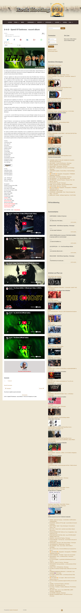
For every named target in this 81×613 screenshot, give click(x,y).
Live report (50, 120)
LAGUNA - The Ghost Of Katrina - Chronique (59, 583)
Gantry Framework (14, 610)
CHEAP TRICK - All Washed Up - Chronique (59, 567)
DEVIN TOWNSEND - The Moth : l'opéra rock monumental (62, 554)
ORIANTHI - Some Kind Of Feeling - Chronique (60, 538)
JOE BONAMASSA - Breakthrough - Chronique (60, 544)
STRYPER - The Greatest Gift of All (57, 585)
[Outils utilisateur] (43, 33)
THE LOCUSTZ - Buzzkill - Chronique (58, 183)
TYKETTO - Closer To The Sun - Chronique (59, 562)
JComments (24, 395)
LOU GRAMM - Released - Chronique (58, 592)
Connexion (51, 46)
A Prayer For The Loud (8, 205)
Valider (62, 28)
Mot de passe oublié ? (53, 51)
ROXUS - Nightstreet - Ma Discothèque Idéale (59, 164)
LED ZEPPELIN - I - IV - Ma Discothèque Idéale (60, 178)
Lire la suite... (74, 222)
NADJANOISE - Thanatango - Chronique (58, 166)
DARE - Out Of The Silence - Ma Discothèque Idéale (61, 184)
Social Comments (8, 385)
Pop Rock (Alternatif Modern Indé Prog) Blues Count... (60, 87)
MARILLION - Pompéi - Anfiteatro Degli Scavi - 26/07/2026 (63, 195)
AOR (49, 109)
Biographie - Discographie (54, 476)
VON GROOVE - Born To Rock (56, 190)
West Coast (50, 416)
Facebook (10, 380)
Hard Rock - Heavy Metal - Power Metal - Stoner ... (59, 74)
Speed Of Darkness (7, 206)
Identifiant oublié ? (52, 49)
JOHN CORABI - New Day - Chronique (58, 186)
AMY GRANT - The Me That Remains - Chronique (60, 163)
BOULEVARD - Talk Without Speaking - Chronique (60, 176)
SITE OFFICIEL (17, 209)
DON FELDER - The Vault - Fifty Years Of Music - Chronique (63, 542)
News (49, 286)
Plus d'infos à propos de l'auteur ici (24, 371)
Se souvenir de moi (53, 44)
